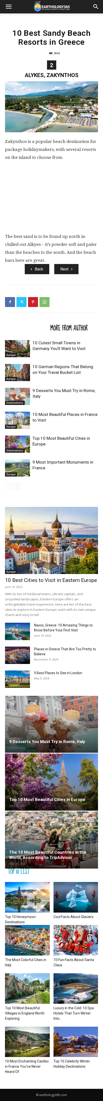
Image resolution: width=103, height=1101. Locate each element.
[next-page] (16, 486)
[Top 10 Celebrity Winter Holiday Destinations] (76, 1042)
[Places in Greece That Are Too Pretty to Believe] (17, 655)
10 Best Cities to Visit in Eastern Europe (51, 580)
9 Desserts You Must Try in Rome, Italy (47, 741)
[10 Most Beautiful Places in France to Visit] (17, 420)
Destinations (14, 402)
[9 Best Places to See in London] (17, 679)
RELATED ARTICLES (26, 328)
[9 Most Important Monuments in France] (17, 468)
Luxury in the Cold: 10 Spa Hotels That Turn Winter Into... (74, 1013)
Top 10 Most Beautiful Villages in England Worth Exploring (24, 1013)
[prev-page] (8, 486)
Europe (11, 355)
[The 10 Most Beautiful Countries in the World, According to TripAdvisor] (51, 840)
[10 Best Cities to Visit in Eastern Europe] (51, 540)
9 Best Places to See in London (58, 673)
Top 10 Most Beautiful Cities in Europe (47, 799)
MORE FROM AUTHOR (69, 328)
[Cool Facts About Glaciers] (76, 897)
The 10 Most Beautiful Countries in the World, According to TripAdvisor (47, 855)
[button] (8, 6)
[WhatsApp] (45, 302)
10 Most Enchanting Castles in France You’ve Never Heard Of (27, 1066)
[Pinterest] (33, 302)
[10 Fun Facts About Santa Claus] (76, 940)
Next (64, 269)
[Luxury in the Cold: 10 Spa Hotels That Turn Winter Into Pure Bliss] (76, 988)
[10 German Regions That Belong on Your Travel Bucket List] (17, 372)
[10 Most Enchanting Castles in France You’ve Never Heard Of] (27, 1042)
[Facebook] (10, 302)
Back (39, 269)
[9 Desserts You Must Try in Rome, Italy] (17, 396)
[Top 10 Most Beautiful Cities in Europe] (17, 444)
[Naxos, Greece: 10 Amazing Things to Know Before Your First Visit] (17, 631)
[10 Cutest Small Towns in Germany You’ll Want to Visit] (17, 348)
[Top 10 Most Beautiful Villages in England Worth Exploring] (27, 988)
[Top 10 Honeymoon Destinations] (27, 897)
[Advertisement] (51, 199)
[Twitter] (21, 302)
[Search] (96, 6)
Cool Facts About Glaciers (74, 917)
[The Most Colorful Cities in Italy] (27, 940)
